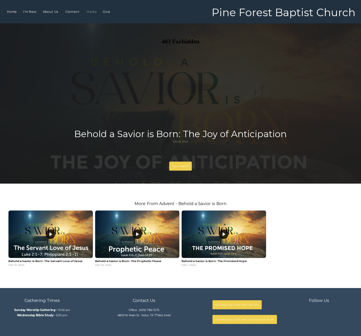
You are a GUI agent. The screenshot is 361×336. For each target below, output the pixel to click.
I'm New (29, 12)
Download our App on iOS (237, 304)
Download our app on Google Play (244, 319)
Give (106, 12)
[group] (50, 239)
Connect (72, 12)
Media (91, 12)
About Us (51, 12)
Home (12, 12)
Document (180, 166)
